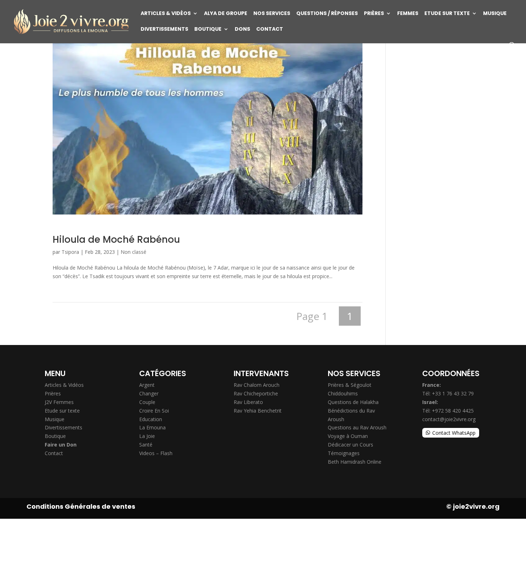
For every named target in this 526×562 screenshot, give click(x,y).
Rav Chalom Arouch (256, 384)
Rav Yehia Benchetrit (258, 410)
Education (150, 419)
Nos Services (271, 14)
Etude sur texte (447, 14)
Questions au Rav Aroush (357, 427)
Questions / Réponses (327, 14)
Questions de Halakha (353, 402)
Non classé (133, 251)
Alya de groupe (225, 14)
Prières (374, 14)
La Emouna (152, 427)
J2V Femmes (59, 402)
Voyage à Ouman (348, 436)
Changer (149, 393)
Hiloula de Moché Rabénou (116, 239)
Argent (147, 384)
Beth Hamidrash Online (354, 461)
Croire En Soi (154, 410)
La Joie (147, 436)
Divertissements (164, 29)
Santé (145, 444)
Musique (495, 14)
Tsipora (70, 251)
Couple (147, 402)
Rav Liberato (248, 402)
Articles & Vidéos (166, 14)
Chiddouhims (343, 393)
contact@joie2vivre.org (449, 419)
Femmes (407, 14)
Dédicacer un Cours (350, 444)
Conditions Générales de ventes (80, 506)
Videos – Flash (155, 453)
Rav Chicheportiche (256, 393)
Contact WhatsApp (454, 432)
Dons (242, 29)
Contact (269, 29)
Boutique (207, 29)
